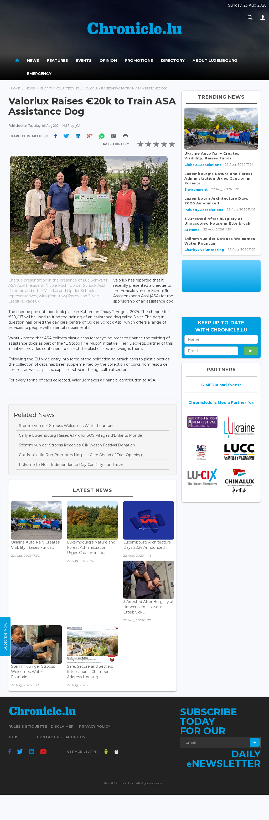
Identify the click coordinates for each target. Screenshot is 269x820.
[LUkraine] (239, 426)
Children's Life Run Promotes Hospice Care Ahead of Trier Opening (80, 454)
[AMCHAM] (202, 452)
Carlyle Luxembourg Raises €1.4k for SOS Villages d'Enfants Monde (80, 435)
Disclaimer (62, 726)
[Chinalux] (239, 481)
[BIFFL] (202, 421)
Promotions (139, 60)
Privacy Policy (94, 726)
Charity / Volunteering (59, 88)
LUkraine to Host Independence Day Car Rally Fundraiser (71, 464)
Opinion (108, 60)
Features (57, 60)
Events (84, 60)
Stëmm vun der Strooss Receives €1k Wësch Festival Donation (77, 445)
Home (15, 88)
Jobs (13, 737)
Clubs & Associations (202, 165)
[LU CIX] (202, 476)
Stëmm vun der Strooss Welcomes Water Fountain (66, 425)
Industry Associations (203, 210)
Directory (173, 60)
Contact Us (49, 737)
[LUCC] (239, 452)
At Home (192, 230)
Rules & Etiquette (27, 726)
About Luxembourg (215, 60)
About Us (75, 737)
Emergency (39, 73)
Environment (196, 190)
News (33, 60)
